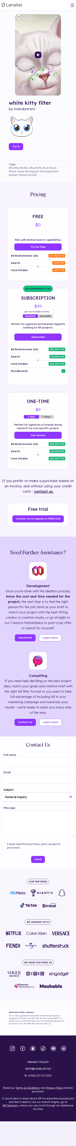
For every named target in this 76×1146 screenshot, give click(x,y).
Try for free (38, 247)
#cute (53, 167)
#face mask (16, 171)
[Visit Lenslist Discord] (53, 1049)
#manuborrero (49, 171)
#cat (46, 167)
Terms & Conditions (28, 1088)
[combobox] (38, 797)
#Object (14, 175)
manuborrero (24, 109)
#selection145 (28, 175)
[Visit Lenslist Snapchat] (32, 1049)
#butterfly (36, 167)
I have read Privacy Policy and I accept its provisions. (34, 845)
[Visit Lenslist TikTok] (43, 1049)
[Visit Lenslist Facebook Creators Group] (63, 1049)
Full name (10, 754)
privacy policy (38, 1062)
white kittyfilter (30, 102)
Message (9, 807)
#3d (11, 167)
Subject (9, 789)
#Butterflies (22, 167)
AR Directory (10, 1105)
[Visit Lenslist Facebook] (22, 1049)
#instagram (32, 171)
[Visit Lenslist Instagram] (12, 1049)
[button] (70, 797)
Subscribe (38, 337)
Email (7, 772)
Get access (38, 435)
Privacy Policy (54, 1088)
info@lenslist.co (38, 1068)
